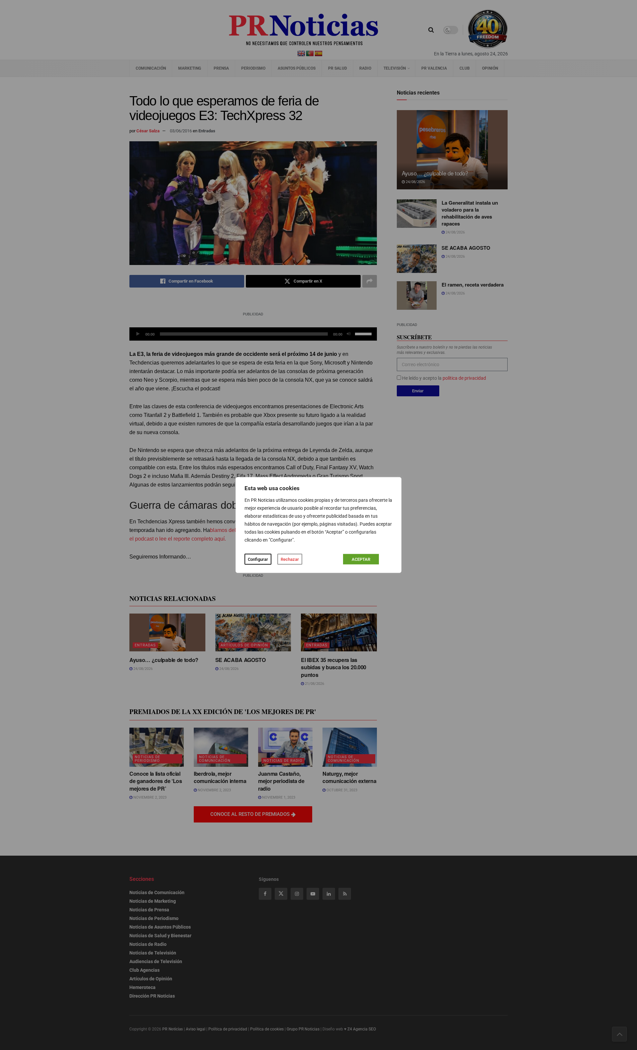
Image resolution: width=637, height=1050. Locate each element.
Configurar (258, 559)
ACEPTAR (361, 559)
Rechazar (290, 559)
